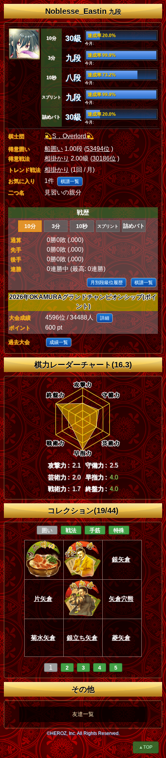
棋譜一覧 (70, 181)
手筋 (95, 530)
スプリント (108, 226)
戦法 (71, 530)
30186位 (104, 158)
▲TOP (145, 747)
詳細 (104, 318)
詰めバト (134, 226)
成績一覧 (58, 342)
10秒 (82, 226)
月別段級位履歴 (106, 282)
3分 (56, 226)
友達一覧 (83, 714)
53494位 (98, 149)
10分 (30, 226)
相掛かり (56, 158)
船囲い (53, 149)
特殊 (118, 530)
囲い (47, 530)
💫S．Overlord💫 (69, 136)
